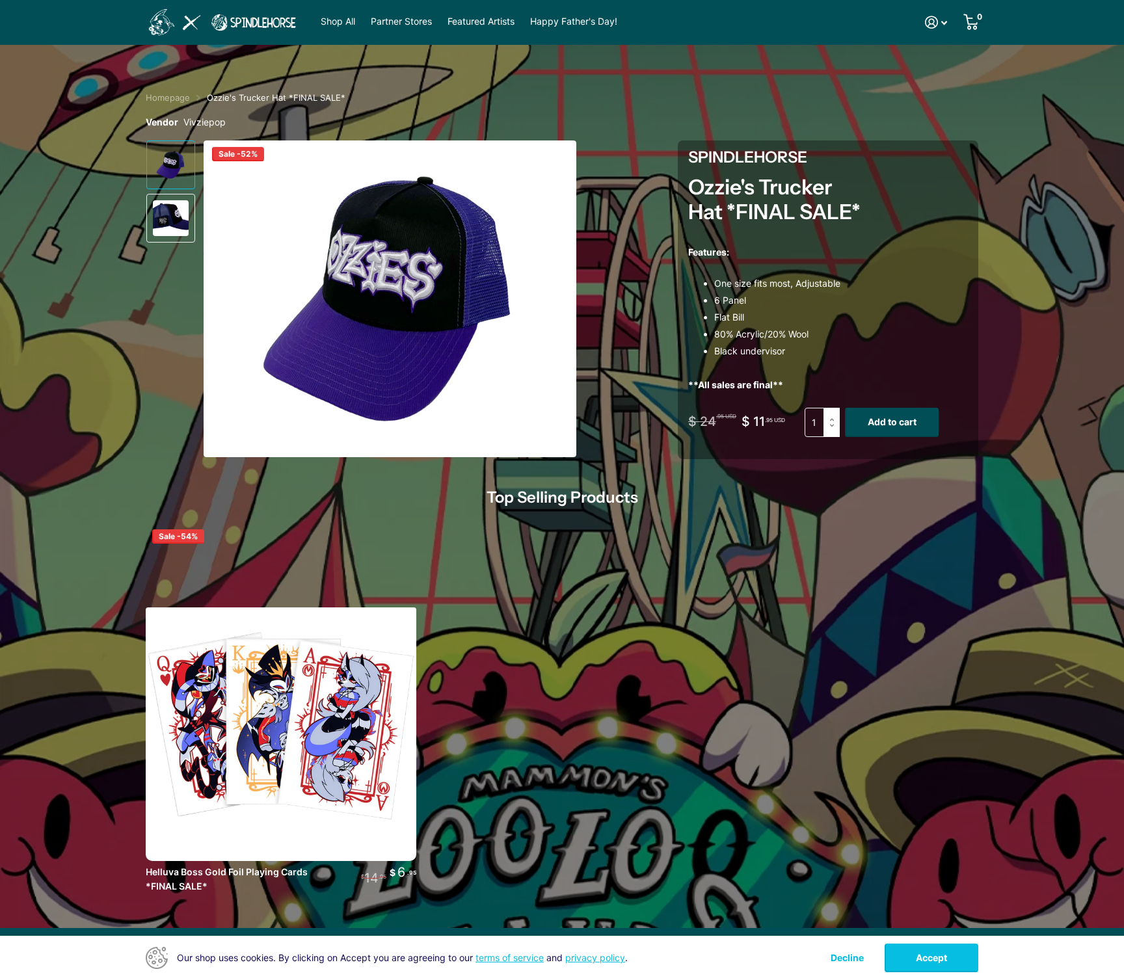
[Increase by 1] (834, 412)
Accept (931, 957)
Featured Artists (481, 21)
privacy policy (595, 957)
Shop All (338, 21)
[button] (551, 298)
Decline (847, 958)
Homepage (168, 97)
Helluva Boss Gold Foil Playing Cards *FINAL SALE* (227, 879)
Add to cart (892, 421)
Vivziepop (204, 121)
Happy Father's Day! (573, 21)
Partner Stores (401, 21)
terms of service (509, 957)
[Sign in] (936, 22)
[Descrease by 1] (834, 433)
